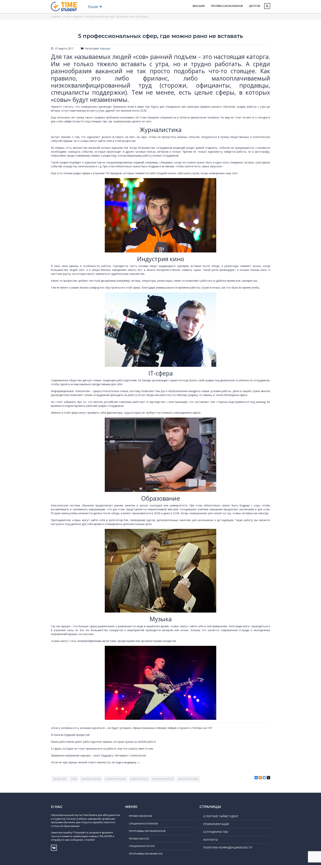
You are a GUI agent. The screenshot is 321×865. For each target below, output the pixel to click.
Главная (55, 16)
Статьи (67, 16)
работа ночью (139, 778)
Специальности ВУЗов (143, 823)
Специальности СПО (142, 846)
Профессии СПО (139, 838)
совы (74, 778)
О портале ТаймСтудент (221, 816)
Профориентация (216, 824)
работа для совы (188, 778)
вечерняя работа (163, 778)
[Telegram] (264, 777)
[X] (268, 777)
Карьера (77, 16)
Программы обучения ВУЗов (147, 831)
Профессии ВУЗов (140, 816)
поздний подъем (116, 778)
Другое (254, 6)
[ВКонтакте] (256, 777)
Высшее (199, 6)
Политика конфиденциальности (227, 847)
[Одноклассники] (260, 777)
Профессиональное (227, 6)
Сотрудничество (215, 832)
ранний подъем (91, 778)
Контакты (210, 839)
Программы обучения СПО (146, 853)
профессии (59, 778)
